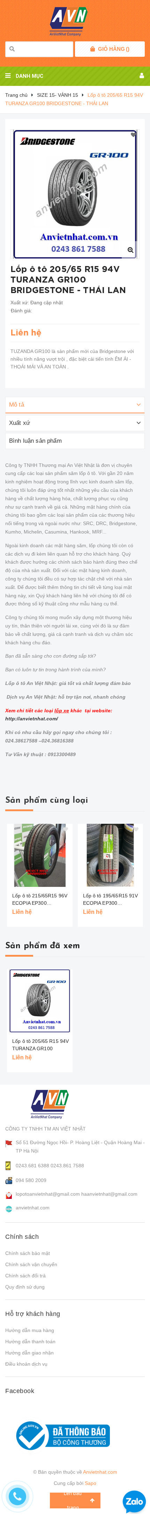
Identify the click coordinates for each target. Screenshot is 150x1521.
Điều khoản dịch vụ (26, 1364)
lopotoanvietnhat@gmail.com (48, 1194)
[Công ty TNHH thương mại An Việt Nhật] (56, 1104)
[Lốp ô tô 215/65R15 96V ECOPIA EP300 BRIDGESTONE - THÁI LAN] (40, 855)
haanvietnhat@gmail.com (109, 1194)
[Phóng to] (130, 250)
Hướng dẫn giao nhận (29, 1353)
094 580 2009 (31, 1180)
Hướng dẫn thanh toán (30, 1341)
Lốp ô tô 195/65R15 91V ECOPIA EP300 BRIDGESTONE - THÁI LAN (110, 900)
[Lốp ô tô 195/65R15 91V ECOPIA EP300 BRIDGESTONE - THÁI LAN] (110, 855)
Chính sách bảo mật (27, 1253)
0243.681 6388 (32, 1165)
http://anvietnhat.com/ (31, 718)
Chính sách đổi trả (25, 1275)
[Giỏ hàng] (92, 49)
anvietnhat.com (33, 1207)
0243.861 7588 (67, 1165)
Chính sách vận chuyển (31, 1264)
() (113, 49)
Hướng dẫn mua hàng (29, 1330)
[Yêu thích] (133, 135)
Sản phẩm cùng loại (46, 800)
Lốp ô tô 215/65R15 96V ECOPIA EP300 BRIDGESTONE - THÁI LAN (39, 900)
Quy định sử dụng (25, 1287)
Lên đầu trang (73, 1500)
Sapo (90, 1483)
